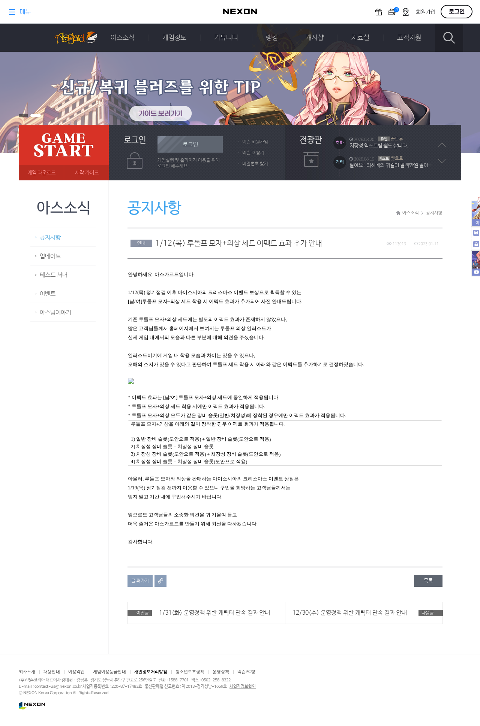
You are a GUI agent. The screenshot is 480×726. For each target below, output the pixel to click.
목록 (428, 581)
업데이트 (50, 256)
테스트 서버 (54, 275)
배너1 (23, 115)
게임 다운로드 (41, 173)
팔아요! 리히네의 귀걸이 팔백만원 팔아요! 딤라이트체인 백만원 (393, 165)
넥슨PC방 (246, 672)
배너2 (35, 115)
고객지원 (409, 38)
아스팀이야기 (55, 312)
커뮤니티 (226, 38)
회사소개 (27, 672)
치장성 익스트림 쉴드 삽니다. (379, 145)
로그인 (190, 144)
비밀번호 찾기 (255, 163)
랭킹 (272, 38)
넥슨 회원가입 (255, 142)
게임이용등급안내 (109, 672)
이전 (442, 144)
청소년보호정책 (190, 672)
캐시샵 (315, 38)
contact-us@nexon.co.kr (58, 686)
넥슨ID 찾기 (253, 153)
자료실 (360, 38)
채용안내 (52, 672)
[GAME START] (64, 152)
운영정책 (221, 672)
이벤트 (48, 293)
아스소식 (123, 38)
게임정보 (174, 38)
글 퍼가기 (140, 581)
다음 (442, 161)
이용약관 (76, 672)
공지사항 (50, 237)
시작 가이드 (87, 173)
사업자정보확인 (243, 686)
